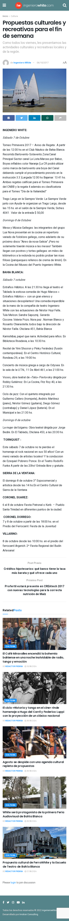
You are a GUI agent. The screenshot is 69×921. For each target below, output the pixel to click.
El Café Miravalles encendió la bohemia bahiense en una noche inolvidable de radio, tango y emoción (33, 658)
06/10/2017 (42, 62)
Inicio (5, 16)
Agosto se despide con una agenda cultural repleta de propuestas (33, 764)
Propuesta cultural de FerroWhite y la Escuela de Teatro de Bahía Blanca (34, 864)
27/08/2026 (31, 871)
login (13, 882)
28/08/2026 (31, 721)
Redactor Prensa (14, 666)
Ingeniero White (22, 62)
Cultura (14, 16)
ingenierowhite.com (52, 910)
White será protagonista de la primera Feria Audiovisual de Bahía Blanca (33, 814)
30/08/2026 (31, 666)
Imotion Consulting (28, 914)
